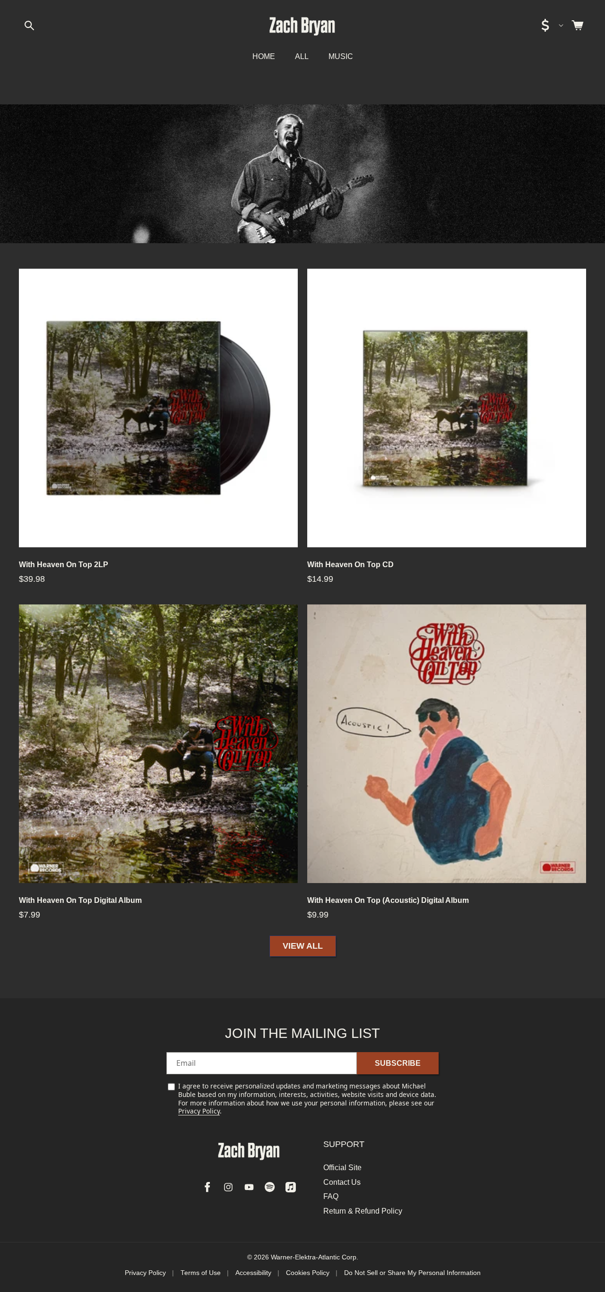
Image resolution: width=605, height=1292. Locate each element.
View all (303, 946)
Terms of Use (201, 1272)
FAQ (330, 1196)
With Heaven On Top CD (350, 565)
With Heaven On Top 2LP (63, 565)
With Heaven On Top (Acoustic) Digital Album (388, 900)
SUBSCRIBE (398, 1063)
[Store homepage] (249, 1151)
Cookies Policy (307, 1272)
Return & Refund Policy (362, 1211)
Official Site (342, 1168)
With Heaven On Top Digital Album (80, 900)
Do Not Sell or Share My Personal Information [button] (412, 1272)
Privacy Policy (199, 1110)
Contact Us (342, 1182)
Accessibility (253, 1272)
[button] (29, 25)
